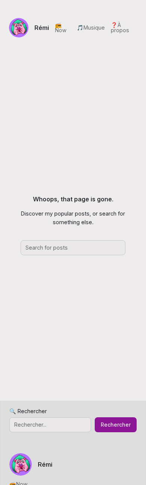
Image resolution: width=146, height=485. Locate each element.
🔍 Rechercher (28, 411)
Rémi (41, 27)
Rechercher (116, 424)
